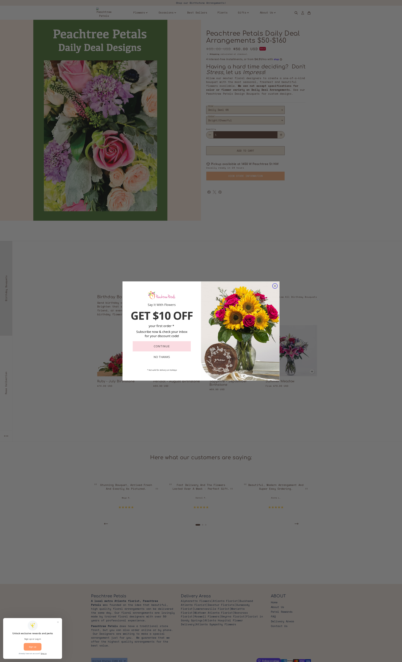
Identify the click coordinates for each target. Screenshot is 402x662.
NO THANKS (162, 357)
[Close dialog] (275, 286)
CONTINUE (162, 346)
